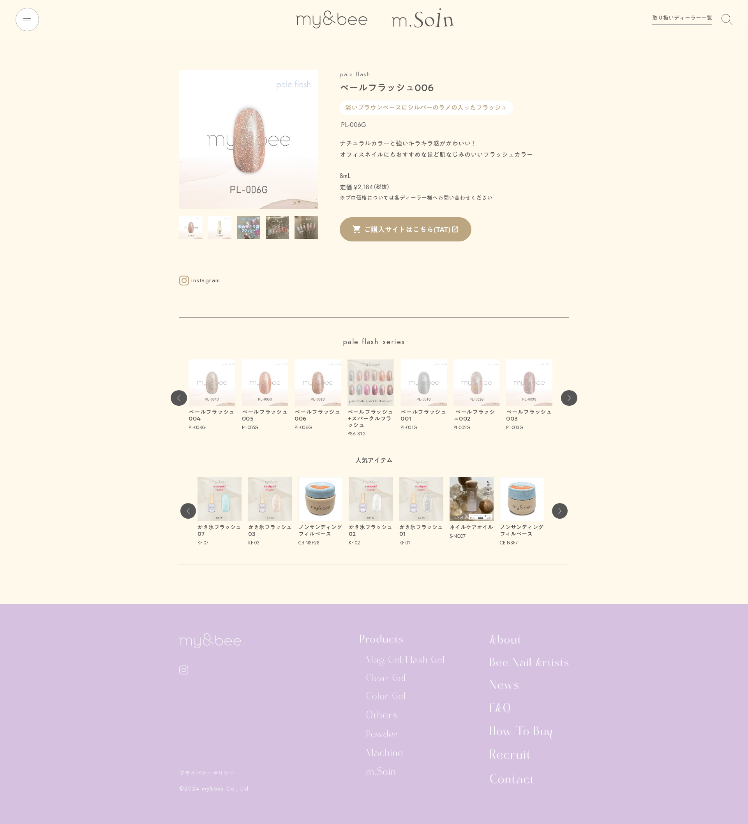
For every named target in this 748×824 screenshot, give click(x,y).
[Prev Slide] (179, 398)
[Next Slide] (569, 398)
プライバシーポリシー (207, 772)
